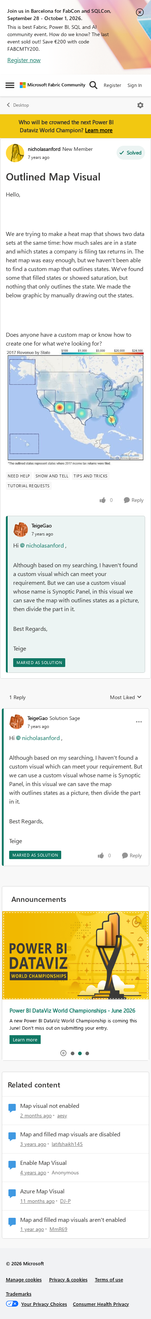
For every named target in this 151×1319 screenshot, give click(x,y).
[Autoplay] (63, 1053)
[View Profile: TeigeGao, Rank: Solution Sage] (16, 721)
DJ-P (65, 1200)
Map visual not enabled (49, 1105)
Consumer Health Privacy (101, 1304)
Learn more (99, 130)
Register (112, 85)
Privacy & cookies (68, 1279)
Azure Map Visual (42, 1191)
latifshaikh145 (67, 1143)
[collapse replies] (75, 712)
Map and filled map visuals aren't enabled (73, 1219)
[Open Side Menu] (10, 85)
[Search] (93, 85)
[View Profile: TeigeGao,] (20, 529)
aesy (62, 1115)
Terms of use (109, 1279)
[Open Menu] (140, 105)
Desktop (21, 105)
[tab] (72, 1053)
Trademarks (19, 1294)
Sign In (135, 85)
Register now (24, 60)
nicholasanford (44, 148)
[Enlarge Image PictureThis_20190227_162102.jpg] (75, 407)
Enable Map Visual (43, 1162)
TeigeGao (42, 525)
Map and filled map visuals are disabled (70, 1134)
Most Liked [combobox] (126, 697)
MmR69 (58, 1228)
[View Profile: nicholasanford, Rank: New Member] (15, 153)
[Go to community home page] (52, 85)
